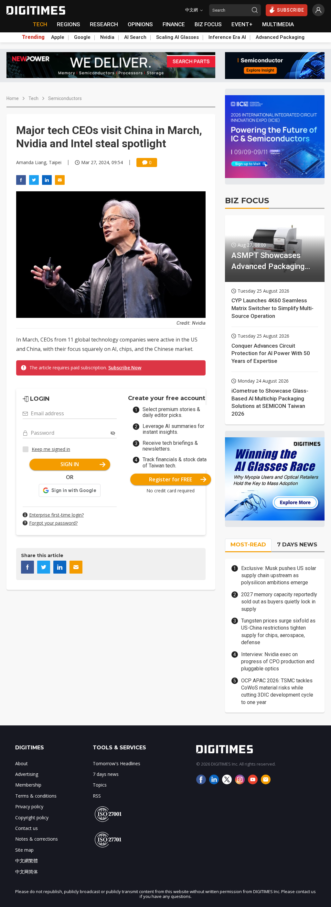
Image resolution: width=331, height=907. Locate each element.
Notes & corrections (36, 839)
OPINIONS (140, 24)
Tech (33, 98)
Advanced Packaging (280, 37)
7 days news (106, 774)
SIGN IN (69, 464)
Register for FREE (170, 479)
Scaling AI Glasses (177, 37)
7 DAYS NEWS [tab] (297, 544)
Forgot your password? (53, 523)
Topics (100, 785)
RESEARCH (104, 24)
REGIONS (68, 24)
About (21, 763)
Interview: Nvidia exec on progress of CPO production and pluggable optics (277, 661)
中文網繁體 (26, 860)
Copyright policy (31, 817)
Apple (57, 37)
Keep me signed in (51, 449)
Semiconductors (65, 98)
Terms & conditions (36, 796)
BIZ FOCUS (208, 24)
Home (12, 98)
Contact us (26, 828)
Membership (28, 785)
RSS (97, 796)
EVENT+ (241, 24)
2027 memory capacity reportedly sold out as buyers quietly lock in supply (279, 601)
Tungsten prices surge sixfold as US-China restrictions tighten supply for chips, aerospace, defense (278, 631)
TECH (40, 24)
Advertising (26, 774)
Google (82, 37)
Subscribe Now (124, 367)
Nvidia (107, 37)
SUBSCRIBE (290, 10)
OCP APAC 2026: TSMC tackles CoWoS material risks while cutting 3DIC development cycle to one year (277, 691)
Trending (33, 37)
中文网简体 (26, 871)
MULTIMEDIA (278, 24)
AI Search (135, 37)
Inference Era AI (227, 37)
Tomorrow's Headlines (116, 763)
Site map (24, 850)
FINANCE (174, 24)
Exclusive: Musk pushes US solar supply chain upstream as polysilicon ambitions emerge (278, 575)
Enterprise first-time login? (56, 515)
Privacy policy (29, 806)
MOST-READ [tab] (248, 544)
